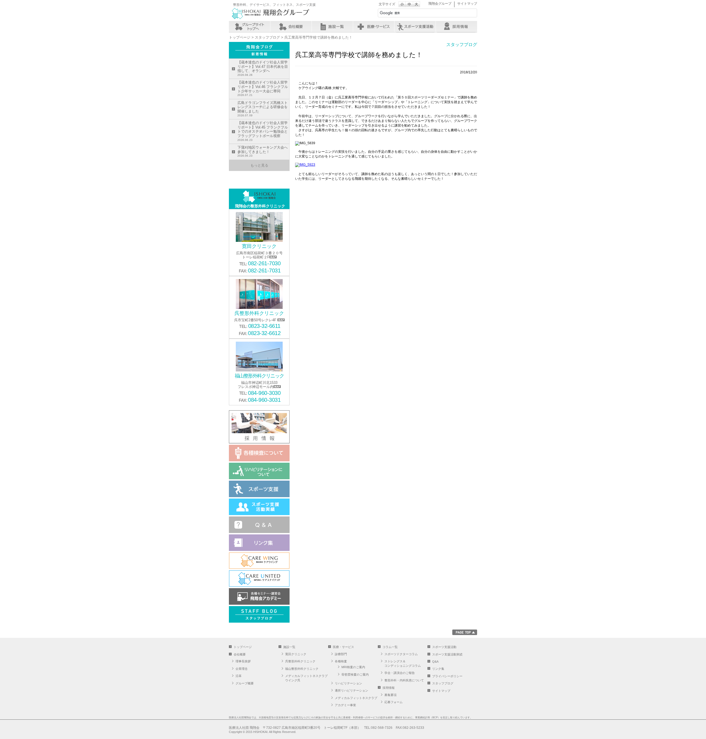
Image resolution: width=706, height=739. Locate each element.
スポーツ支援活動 (444, 647)
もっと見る (259, 165)
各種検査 (341, 661)
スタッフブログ (267, 37)
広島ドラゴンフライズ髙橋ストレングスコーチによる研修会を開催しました (262, 109)
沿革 (239, 676)
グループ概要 (245, 683)
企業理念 (242, 668)
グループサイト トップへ (249, 26)
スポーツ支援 (415, 26)
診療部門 (341, 654)
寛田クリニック (295, 654)
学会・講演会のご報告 (399, 672)
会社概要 (291, 26)
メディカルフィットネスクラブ (356, 698)
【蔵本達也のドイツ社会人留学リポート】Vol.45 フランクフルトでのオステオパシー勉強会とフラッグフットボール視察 (262, 131)
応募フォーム (393, 702)
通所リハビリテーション (351, 690)
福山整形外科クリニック (302, 668)
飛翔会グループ (439, 4)
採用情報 (456, 26)
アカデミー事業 (345, 705)
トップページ (239, 37)
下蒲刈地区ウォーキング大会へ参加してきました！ (262, 151)
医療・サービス (373, 26)
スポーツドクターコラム (401, 654)
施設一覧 (332, 26)
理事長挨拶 (243, 661)
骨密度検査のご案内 (355, 674)
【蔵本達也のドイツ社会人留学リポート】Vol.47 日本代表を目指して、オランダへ (262, 68)
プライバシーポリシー (447, 676)
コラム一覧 (390, 647)
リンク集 (438, 668)
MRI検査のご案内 (353, 667)
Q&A (435, 661)
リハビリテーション (348, 683)
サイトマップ (467, 4)
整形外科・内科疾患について (404, 680)
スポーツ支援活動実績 (447, 654)
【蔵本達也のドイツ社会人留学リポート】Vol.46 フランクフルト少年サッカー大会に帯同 (262, 88)
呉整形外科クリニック (300, 661)
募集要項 (390, 695)
